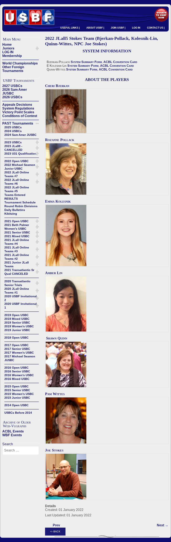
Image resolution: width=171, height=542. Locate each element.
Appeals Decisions (17, 104)
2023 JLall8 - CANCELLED (13, 147)
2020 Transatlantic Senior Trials (17, 283)
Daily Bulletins (14, 210)
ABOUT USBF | (95, 27)
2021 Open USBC (16, 221)
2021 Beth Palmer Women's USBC (16, 226)
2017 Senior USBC (17, 348)
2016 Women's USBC (19, 375)
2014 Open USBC (16, 405)
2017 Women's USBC (19, 352)
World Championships (20, 63)
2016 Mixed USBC (16, 379)
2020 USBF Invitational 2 (20, 298)
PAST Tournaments (17, 123)
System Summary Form (86, 62)
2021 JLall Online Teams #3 (16, 249)
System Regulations (18, 108)
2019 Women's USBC (19, 326)
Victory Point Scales (18, 112)
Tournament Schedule (20, 202)
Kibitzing (10, 213)
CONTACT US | (156, 27)
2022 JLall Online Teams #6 (16, 181)
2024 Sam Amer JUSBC (20, 134)
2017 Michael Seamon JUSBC (19, 358)
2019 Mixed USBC (16, 318)
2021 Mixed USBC (16, 236)
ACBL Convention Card (120, 62)
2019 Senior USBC (17, 322)
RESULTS (11, 198)
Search (7, 444)
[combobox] (20, 450)
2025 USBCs (13, 127)
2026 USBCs (12, 97)
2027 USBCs (12, 86)
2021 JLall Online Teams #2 (16, 256)
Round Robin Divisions (21, 206)
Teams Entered (14, 195)
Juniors (8, 48)
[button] (37, 48)
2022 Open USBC (16, 161)
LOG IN (136, 27)
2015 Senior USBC (17, 390)
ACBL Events (13, 431)
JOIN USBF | (118, 27)
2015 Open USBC (16, 386)
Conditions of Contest (19, 116)
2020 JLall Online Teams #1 (16, 290)
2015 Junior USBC (17, 397)
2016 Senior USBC (17, 371)
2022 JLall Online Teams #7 (16, 174)
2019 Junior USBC (17, 330)
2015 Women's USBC (19, 394)
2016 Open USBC (16, 367)
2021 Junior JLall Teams (16, 264)
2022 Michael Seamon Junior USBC (19, 166)
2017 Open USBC (16, 345)
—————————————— (20, 59)
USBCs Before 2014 (18, 412)
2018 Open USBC (16, 337)
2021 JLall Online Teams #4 (16, 241)
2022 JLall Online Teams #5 (16, 189)
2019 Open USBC (16, 315)
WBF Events (12, 435)
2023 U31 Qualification (20, 153)
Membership (12, 56)
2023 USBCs (13, 142)
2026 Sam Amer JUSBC (14, 91)
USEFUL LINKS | (70, 27)
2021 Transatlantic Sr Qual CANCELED (19, 271)
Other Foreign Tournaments (13, 69)
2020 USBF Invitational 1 (20, 305)
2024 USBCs (13, 131)
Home (7, 44)
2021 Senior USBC (17, 232)
